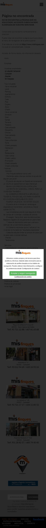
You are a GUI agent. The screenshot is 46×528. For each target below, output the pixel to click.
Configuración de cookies (23, 277)
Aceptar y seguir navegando (23, 273)
